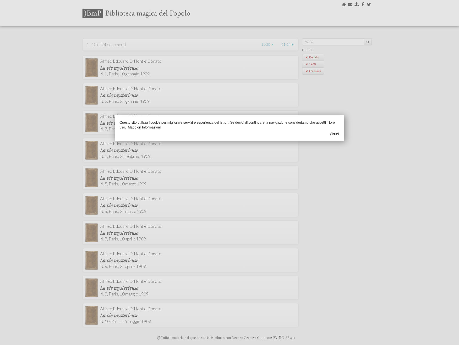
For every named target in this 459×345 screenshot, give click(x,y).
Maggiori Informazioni (144, 127)
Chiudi (334, 133)
